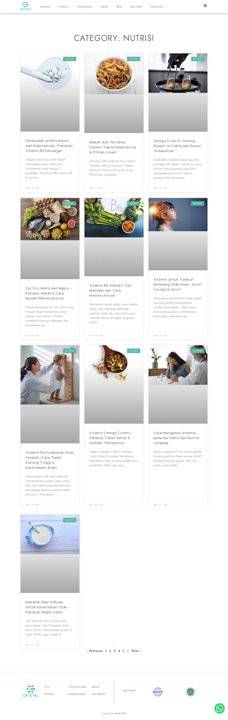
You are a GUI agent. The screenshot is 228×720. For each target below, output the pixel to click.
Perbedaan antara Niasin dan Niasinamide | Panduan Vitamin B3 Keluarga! (49, 145)
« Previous (95, 651)
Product (63, 6)
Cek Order (136, 6)
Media (104, 6)
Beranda (45, 6)
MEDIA (95, 686)
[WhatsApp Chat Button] (220, 708)
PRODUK (49, 694)
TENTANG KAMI (77, 686)
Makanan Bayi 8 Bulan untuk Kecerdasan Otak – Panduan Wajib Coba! (48, 607)
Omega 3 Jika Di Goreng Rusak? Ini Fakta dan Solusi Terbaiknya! (177, 146)
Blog (119, 6)
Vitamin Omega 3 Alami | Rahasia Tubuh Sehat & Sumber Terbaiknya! (110, 438)
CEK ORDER (98, 694)
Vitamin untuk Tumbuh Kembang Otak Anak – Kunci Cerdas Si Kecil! (178, 284)
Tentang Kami (84, 6)
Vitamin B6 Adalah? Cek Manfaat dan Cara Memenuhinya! (110, 290)
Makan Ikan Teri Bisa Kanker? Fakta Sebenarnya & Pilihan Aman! (112, 147)
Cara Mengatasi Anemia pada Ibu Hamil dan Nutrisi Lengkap (176, 438)
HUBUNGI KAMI (76, 694)
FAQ (46, 686)
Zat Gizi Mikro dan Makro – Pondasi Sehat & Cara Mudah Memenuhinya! (49, 293)
